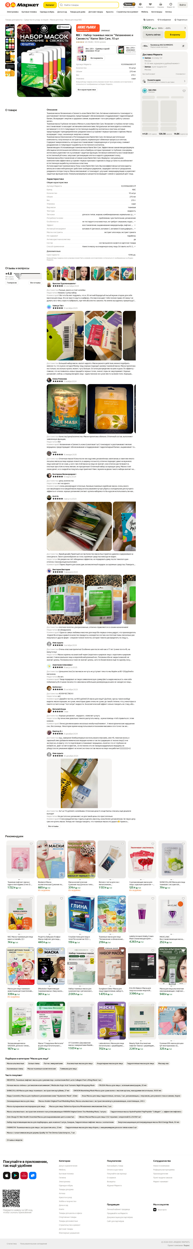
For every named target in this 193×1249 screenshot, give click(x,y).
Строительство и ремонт (69, 1225)
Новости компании (161, 1166)
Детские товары (66, 1229)
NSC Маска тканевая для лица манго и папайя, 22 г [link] (20, 938)
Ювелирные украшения (69, 1233)
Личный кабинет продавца (118, 1209)
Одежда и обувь (66, 1185)
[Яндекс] (186, 1245)
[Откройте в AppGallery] (24, 1179)
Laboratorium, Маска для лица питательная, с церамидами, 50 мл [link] (111, 1044)
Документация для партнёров (120, 1217)
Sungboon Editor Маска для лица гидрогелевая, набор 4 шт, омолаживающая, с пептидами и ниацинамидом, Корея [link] (111, 990)
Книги (61, 1209)
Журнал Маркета (114, 1185)
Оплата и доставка (115, 1170)
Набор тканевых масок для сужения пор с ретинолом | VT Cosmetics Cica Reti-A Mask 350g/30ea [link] (81, 990)
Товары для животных (68, 1221)
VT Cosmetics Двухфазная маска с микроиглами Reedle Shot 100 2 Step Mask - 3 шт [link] (80, 1044)
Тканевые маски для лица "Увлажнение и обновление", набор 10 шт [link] (111, 938)
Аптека (62, 1193)
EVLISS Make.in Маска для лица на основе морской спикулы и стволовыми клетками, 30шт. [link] (140, 989)
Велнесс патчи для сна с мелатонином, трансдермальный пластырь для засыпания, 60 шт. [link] (111, 883)
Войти (183, 5)
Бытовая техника (66, 1174)
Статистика (12, 1244)
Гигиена (62, 1178)
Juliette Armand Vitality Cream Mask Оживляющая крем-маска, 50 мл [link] (141, 937)
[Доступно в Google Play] (15, 1179)
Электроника (64, 1182)
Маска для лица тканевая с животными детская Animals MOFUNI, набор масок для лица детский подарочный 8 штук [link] (20, 990)
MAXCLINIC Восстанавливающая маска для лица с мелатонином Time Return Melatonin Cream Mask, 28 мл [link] (172, 938)
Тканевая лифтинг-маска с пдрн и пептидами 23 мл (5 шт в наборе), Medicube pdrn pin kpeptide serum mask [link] (20, 883)
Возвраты (111, 1182)
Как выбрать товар (115, 1166)
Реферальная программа (163, 1170)
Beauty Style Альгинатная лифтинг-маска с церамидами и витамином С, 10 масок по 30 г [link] (142, 1044)
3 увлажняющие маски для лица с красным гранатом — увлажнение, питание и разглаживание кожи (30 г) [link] (141, 883)
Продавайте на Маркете (117, 1213)
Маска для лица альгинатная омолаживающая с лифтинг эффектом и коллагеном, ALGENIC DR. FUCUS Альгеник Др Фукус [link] (172, 990)
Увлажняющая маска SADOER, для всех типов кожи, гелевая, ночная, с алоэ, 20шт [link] (20, 1044)
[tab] (12, 12)
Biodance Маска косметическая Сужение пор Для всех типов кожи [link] (50, 883)
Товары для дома (66, 1189)
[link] (15, 1063)
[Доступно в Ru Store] (32, 1179)
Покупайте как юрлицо (117, 1174)
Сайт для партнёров (115, 1221)
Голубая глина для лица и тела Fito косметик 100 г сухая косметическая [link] (79, 938)
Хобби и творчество (67, 1201)
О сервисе (111, 1178)
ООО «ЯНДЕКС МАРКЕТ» (179, 1242)
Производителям (160, 1174)
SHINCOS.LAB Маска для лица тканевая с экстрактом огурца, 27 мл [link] (172, 883)
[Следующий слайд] (67, 60)
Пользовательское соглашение (33, 1244)
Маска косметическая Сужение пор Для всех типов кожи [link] (80, 883)
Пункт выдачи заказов (162, 1178)
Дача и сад (63, 1205)
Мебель (62, 1170)
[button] (88, 28)
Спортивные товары (67, 1217)
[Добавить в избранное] (31, 844)
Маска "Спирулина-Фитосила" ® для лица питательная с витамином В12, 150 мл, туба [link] (51, 1044)
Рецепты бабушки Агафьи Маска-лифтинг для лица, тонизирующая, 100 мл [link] (49, 938)
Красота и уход (65, 1197)
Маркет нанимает (160, 1182)
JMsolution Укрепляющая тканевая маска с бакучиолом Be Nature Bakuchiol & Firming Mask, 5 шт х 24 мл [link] (50, 990)
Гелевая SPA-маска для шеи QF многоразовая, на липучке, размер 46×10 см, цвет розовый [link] (171, 1044)
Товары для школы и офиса (70, 1213)
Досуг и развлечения (68, 1166)
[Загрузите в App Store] (6, 1179)
